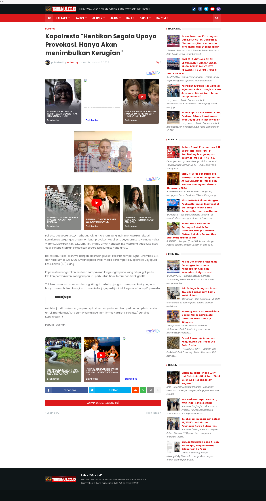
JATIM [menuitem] (114, 18)
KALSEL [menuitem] (79, 18)
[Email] (150, 390)
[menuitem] (49, 18)
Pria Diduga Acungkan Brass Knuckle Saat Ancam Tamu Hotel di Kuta (199, 292)
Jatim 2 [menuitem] (97, 18)
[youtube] (212, 9)
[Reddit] (135, 390)
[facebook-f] (200, 9)
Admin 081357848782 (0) (103, 403)
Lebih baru (53, 413)
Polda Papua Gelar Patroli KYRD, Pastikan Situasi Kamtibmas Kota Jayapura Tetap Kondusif (201, 116)
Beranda (50, 28)
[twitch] (218, 9)
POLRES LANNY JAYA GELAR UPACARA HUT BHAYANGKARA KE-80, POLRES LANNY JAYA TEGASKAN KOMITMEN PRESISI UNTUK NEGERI (191, 66)
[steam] (194, 9)
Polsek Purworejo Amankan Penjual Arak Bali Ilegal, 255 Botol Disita (198, 342)
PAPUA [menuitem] (144, 18)
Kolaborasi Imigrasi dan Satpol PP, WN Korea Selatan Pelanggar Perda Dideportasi (200, 422)
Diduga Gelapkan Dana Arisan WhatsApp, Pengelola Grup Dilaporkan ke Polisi (200, 445)
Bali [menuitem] (129, 18)
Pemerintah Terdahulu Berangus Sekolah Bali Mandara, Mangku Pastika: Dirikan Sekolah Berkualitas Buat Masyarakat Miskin (191, 230)
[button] (217, 18)
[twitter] (206, 9)
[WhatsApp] (143, 390)
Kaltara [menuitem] (61, 18)
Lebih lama (152, 413)
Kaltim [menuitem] (161, 18)
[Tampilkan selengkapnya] (158, 390)
